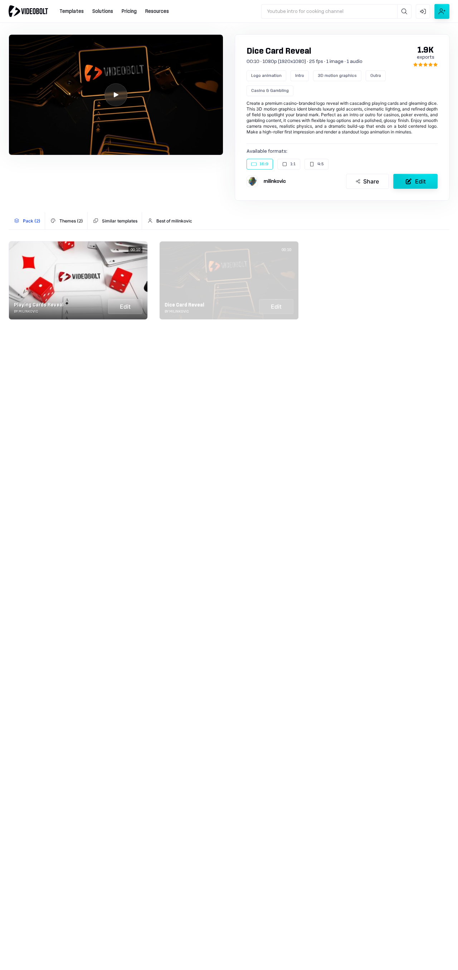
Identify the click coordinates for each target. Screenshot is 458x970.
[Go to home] (28, 11)
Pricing (129, 11)
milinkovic (275, 181)
